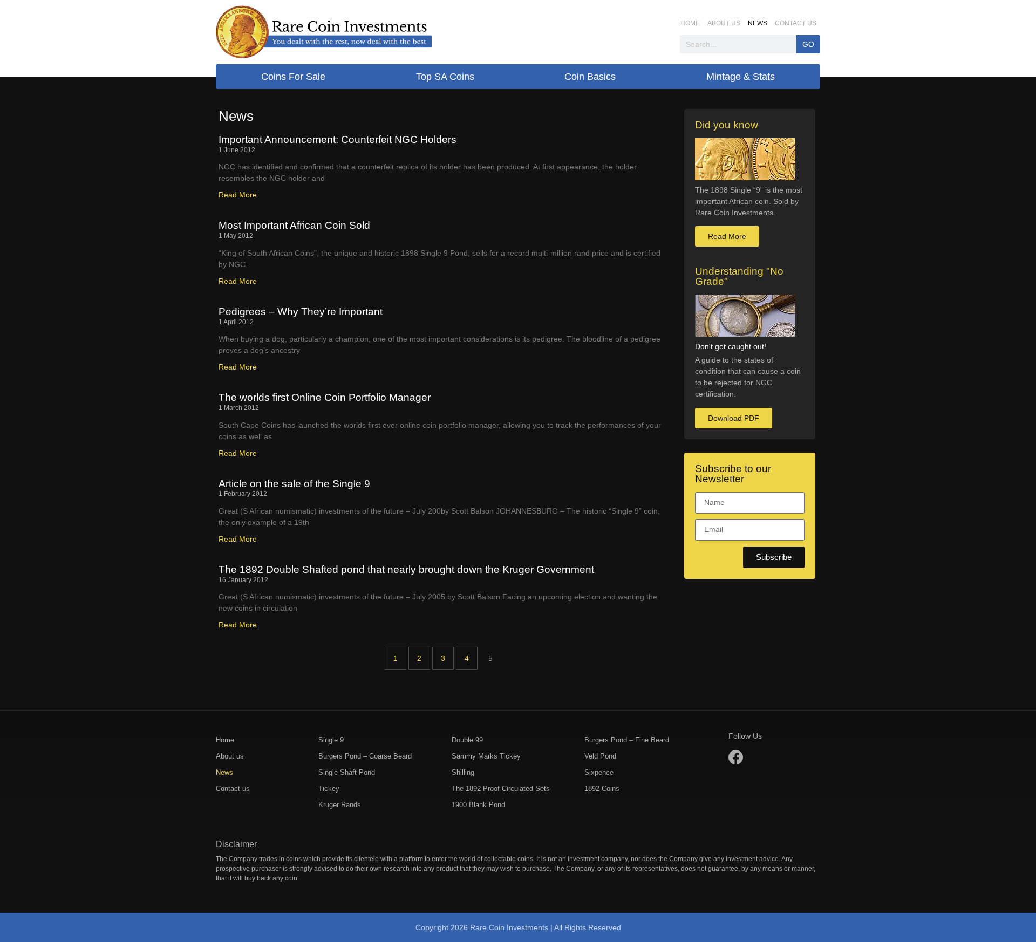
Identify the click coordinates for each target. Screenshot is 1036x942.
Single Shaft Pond (346, 772)
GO (808, 44)
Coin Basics (590, 76)
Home (690, 23)
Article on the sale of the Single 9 (294, 483)
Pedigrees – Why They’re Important (301, 311)
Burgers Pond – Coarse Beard (365, 756)
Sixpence (599, 772)
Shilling (463, 772)
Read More (238, 194)
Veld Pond (600, 756)
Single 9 (331, 740)
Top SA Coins (445, 76)
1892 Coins (601, 788)
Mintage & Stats (740, 76)
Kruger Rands (339, 805)
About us (723, 23)
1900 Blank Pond (478, 805)
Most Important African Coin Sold (294, 225)
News (757, 23)
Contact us (795, 23)
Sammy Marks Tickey (486, 756)
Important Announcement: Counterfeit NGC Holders (337, 139)
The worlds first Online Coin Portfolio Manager (325, 397)
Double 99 (467, 740)
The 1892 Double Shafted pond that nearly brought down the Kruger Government (406, 569)
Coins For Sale (293, 76)
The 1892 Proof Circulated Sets (501, 788)
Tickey (328, 788)
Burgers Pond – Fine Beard (626, 740)
